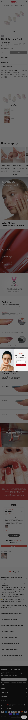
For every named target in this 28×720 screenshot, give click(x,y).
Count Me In (21, 364)
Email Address (18, 360)
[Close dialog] (27, 350)
